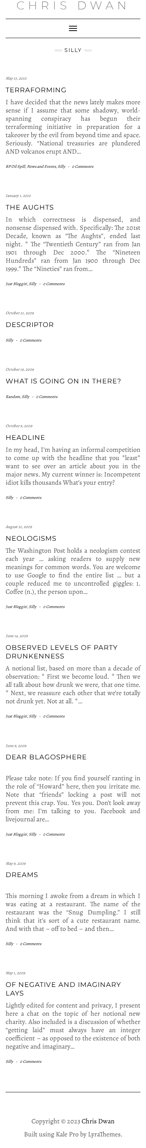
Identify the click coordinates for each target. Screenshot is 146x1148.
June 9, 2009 (16, 746)
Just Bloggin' (16, 284)
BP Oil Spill (15, 166)
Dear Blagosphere (46, 757)
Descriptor (30, 325)
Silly (61, 166)
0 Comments (82, 166)
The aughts (30, 207)
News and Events (41, 166)
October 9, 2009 (19, 426)
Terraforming (36, 90)
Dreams (22, 875)
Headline (25, 437)
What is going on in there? (63, 381)
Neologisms (31, 538)
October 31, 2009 (20, 313)
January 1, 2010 (18, 195)
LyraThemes (104, 1134)
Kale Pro (67, 1134)
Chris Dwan (98, 1121)
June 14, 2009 (17, 636)
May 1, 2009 (15, 973)
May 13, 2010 (16, 78)
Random (13, 396)
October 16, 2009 (20, 369)
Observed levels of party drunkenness (62, 652)
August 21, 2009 (19, 527)
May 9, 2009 (15, 863)
